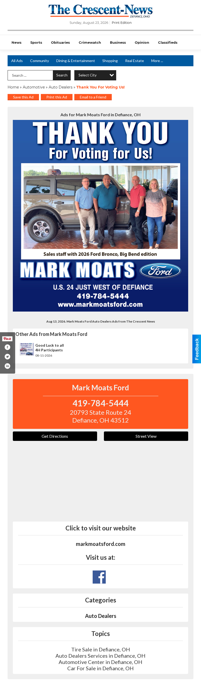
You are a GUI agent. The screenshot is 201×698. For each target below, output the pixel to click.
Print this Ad (56, 97)
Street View (146, 436)
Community (39, 60)
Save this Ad (23, 97)
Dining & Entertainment (75, 60)
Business (118, 42)
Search (62, 75)
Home (13, 87)
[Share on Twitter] (7, 356)
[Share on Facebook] (7, 347)
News (16, 42)
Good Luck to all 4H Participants (49, 347)
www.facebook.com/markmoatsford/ (99, 577)
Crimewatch (90, 42)
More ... (157, 60)
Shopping (110, 60)
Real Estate (134, 60)
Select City (88, 75)
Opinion (142, 42)
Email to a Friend (93, 97)
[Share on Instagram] (7, 366)
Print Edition (122, 23)
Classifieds (167, 42)
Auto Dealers (60, 87)
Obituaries (60, 42)
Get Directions (55, 436)
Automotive (34, 87)
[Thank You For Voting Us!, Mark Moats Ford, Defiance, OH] (100, 216)
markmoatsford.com (100, 544)
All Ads (17, 60)
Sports (36, 42)
